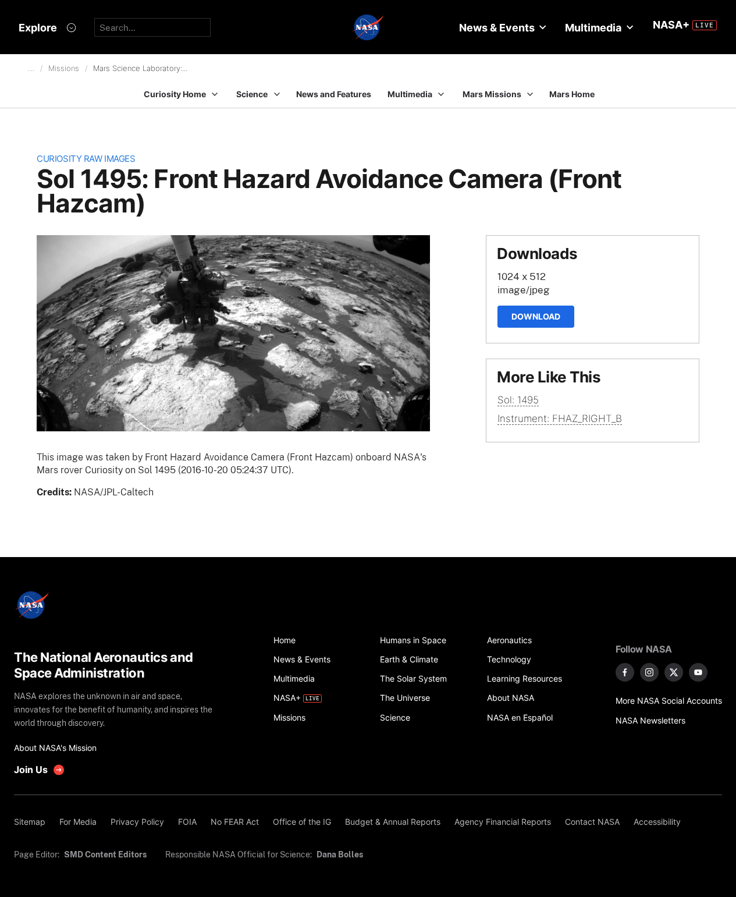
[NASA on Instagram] (649, 672)
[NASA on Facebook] (625, 672)
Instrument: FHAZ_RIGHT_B (559, 418)
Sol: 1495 (518, 400)
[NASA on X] (673, 672)
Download (535, 316)
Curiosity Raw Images (86, 158)
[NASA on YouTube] (698, 672)
